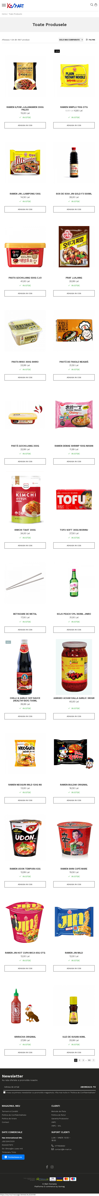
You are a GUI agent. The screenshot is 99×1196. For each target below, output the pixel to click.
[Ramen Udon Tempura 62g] (25, 838)
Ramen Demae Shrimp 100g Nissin (74, 446)
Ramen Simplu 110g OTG (74, 107)
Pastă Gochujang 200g (25, 446)
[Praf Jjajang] (74, 247)
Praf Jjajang (74, 277)
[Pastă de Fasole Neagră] (74, 331)
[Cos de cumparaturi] (95, 4)
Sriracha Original (25, 1037)
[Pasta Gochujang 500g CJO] (25, 247)
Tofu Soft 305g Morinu (74, 530)
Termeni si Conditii (10, 1111)
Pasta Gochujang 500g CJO (25, 277)
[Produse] (4, 6)
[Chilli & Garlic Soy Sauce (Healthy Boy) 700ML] (25, 667)
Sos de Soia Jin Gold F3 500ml (74, 193)
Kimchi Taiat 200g (25, 530)
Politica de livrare (9, 1119)
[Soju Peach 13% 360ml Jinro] (74, 583)
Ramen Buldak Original (74, 784)
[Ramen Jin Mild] (74, 922)
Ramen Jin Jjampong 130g (25, 193)
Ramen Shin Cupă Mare (74, 868)
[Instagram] (52, 1167)
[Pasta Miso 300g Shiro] (25, 331)
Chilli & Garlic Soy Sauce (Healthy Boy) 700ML (25, 699)
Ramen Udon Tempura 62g (25, 868)
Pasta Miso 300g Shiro (25, 362)
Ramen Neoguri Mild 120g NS (25, 784)
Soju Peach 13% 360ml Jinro (74, 614)
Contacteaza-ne (15, 1157)
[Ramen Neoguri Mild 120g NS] (25, 753)
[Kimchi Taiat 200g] (25, 499)
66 (89, 1060)
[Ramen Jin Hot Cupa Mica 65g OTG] (25, 922)
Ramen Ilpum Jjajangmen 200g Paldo (25, 108)
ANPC (53, 1122)
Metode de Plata (58, 1111)
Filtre (91, 40)
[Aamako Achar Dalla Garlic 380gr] (74, 667)
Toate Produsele (15, 14)
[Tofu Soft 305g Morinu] (74, 499)
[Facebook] (47, 1167)
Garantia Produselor (60, 1119)
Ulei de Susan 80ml (74, 1037)
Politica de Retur (58, 1115)
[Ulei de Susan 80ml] (74, 1006)
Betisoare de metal (25, 614)
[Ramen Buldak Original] (74, 753)
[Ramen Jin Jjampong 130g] (25, 163)
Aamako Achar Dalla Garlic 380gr (73, 698)
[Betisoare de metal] (25, 583)
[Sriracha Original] (25, 1006)
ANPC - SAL (56, 1126)
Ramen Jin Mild (74, 952)
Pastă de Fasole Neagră (74, 362)
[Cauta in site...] (91, 4)
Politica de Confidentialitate (14, 1115)
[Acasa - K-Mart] (17, 5)
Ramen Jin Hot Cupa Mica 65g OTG (25, 952)
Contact (5, 1122)
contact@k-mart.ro (62, 1149)
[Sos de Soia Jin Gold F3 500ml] (74, 163)
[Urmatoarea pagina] (93, 1060)
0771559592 (59, 1146)
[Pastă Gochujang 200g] (25, 415)
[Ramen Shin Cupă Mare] (74, 838)
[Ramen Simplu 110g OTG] (74, 76)
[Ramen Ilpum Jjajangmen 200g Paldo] (25, 76)
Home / (5, 14)
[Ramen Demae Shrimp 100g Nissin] (74, 415)
